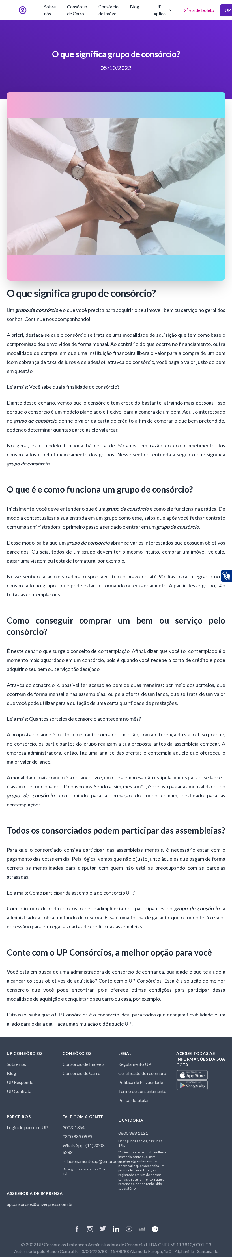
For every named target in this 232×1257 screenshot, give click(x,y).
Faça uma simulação (75, 1023)
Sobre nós (50, 10)
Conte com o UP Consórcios (130, 981)
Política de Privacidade (140, 1082)
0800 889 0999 (77, 1136)
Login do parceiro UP (27, 1127)
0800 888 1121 (133, 1133)
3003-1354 (74, 1127)
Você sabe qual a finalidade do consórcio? (73, 387)
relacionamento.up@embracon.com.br (100, 1161)
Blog (134, 6)
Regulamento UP (134, 1064)
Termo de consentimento (142, 1091)
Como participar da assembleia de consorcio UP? (81, 892)
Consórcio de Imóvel (108, 10)
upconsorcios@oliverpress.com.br (40, 1204)
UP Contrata (19, 1091)
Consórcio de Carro (77, 10)
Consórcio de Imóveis (83, 1064)
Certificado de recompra (142, 1073)
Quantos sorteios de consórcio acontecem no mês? (84, 719)
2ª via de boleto (199, 10)
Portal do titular (133, 1100)
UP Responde (20, 1082)
